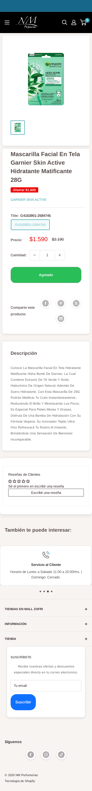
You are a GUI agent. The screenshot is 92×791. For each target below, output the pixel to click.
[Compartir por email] (61, 318)
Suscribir (23, 702)
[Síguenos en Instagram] (46, 754)
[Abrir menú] (7, 22)
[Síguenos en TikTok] (61, 754)
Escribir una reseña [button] (46, 493)
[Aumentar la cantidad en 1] (60, 255)
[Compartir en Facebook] (45, 303)
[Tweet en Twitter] (76, 303)
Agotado (46, 275)
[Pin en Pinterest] (61, 303)
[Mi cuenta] (73, 22)
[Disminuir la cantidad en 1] (35, 255)
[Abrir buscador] (64, 22)
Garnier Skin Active (28, 199)
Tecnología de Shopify (20, 781)
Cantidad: (19, 255)
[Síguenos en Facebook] (30, 754)
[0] (83, 22)
